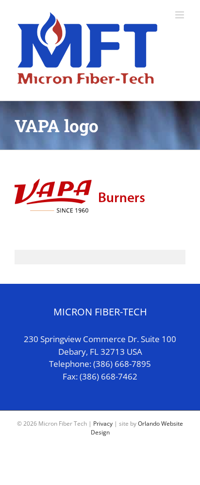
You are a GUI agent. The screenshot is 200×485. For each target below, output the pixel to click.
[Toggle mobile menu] (180, 15)
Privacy (103, 423)
